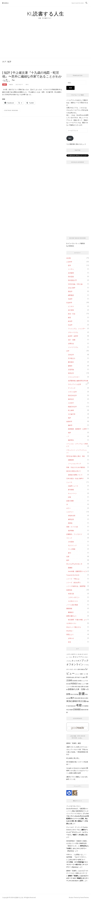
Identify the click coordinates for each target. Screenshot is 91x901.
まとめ (79, 654)
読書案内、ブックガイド (74, 534)
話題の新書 (70, 501)
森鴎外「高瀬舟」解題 (73, 743)
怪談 (79, 686)
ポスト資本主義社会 (79, 669)
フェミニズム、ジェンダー (76, 329)
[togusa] (74, 793)
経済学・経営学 (73, 336)
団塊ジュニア (82, 684)
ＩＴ (67, 436)
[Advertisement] (45, 41)
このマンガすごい (74, 597)
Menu (6, 3)
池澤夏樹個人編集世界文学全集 (78, 381)
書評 (72, 698)
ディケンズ (71, 388)
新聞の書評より (71, 616)
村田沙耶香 (77, 698)
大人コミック (72, 545)
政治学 (70, 321)
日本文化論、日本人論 (75, 284)
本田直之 (71, 246)
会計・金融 (71, 340)
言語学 (70, 299)
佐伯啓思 (74, 680)
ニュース (69, 482)
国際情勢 (71, 460)
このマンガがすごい (71, 654)
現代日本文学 (72, 395)
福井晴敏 (71, 531)
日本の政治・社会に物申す (75, 478)
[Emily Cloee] (69, 793)
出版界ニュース (73, 486)
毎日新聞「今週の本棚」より (77, 620)
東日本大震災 (84, 698)
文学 (4, 84)
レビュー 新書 (79, 674)
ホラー (68, 508)
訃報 (69, 497)
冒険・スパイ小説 (72, 527)
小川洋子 (71, 403)
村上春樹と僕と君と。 (73, 758)
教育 (69, 318)
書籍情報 (69, 608)
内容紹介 (74, 683)
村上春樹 (71, 410)
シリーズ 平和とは (72, 579)
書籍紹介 (71, 612)
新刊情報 (71, 490)
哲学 (69, 265)
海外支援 (70, 706)
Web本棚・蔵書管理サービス (77, 571)
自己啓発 (71, 310)
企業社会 (71, 343)
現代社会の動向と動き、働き (75, 456)
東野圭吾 (71, 519)
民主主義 (82, 701)
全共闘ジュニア (82, 680)
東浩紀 (69, 701)
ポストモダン (70, 669)
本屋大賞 (71, 594)
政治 (71, 694)
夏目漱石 (71, 362)
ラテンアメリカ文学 (74, 384)
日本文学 (71, 355)
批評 (69, 418)
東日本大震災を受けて (73, 471)
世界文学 (71, 373)
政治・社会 (71, 314)
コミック (69, 538)
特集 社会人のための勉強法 (75, 467)
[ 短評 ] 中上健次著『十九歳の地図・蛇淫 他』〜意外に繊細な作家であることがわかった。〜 (32, 76)
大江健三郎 (71, 414)
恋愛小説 (83, 686)
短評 (74, 706)
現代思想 (71, 277)
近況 (69, 642)
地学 (69, 433)
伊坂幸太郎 (71, 516)
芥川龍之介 (71, 358)
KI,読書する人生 (45, 13)
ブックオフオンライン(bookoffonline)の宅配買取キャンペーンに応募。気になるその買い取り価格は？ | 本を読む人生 (77, 818)
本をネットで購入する (73, 627)
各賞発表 (69, 590)
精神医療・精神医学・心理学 (77, 429)
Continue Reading (11, 110)
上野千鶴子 (77, 677)
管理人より (70, 634)
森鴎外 (70, 366)
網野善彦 (71, 295)
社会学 (70, 325)
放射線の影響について (75, 475)
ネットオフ (76, 660)
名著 (67, 556)
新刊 (69, 553)
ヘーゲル (86, 665)
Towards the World (72, 575)
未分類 (68, 258)
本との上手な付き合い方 (74, 564)
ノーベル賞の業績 (72, 605)
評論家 (71, 709)
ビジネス (71, 306)
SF (67, 504)
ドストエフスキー (74, 377)
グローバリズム (73, 332)
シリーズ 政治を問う (73, 582)
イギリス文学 (72, 392)
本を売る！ (70, 631)
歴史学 (70, 291)
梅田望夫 (71, 440)
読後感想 (77, 709)
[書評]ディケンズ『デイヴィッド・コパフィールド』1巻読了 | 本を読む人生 (77, 832)
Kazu (11, 84)
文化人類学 (71, 288)
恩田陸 (70, 523)
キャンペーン (72, 493)
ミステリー (70, 512)
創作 (67, 560)
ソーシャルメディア (74, 464)
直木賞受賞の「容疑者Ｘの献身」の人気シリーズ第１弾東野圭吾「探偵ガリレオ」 (77, 843)
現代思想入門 (72, 280)
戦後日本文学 (72, 407)
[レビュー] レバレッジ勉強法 (75, 243)
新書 (81, 693)
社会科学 (69, 303)
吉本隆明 (71, 273)
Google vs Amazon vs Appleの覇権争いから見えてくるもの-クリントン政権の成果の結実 (77, 770)
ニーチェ (71, 269)
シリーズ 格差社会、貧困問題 (75, 586)
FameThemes (84, 897)
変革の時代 (75, 686)
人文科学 (69, 262)
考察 (79, 705)
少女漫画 (71, 542)
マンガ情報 (71, 549)
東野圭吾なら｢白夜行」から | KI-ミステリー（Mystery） (77, 848)
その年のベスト (73, 601)
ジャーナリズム (73, 347)
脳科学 (70, 425)
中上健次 (82, 677)
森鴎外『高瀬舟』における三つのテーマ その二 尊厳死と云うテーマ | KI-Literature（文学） (77, 878)
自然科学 (69, 421)
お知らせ (71, 638)
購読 (69, 138)
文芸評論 (71, 369)
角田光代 (71, 399)
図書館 (70, 568)
